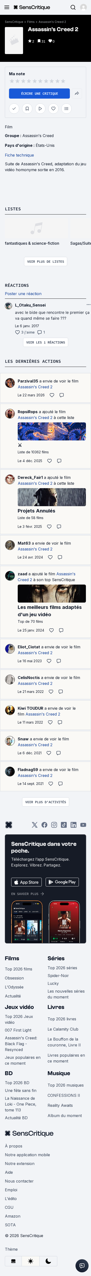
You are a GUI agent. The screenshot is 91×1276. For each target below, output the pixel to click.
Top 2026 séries (62, 967)
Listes (13, 209)
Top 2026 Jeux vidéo (19, 1019)
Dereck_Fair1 (30, 477)
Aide (9, 1172)
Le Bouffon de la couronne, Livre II (64, 1042)
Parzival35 (28, 381)
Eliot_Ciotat (29, 646)
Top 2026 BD (17, 1082)
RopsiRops (28, 411)
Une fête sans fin (20, 1090)
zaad (22, 573)
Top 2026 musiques (66, 1085)
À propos (13, 1146)
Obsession (14, 978)
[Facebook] (44, 826)
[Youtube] (83, 826)
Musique (59, 1073)
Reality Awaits (60, 1105)
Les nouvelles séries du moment (66, 994)
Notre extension (19, 1163)
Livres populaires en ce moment (66, 1058)
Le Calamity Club (63, 1029)
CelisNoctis (29, 677)
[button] (83, 7)
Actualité (13, 996)
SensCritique (14, 22)
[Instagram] (54, 826)
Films (31, 22)
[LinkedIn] (73, 826)
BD (9, 1073)
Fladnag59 (28, 769)
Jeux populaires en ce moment (23, 1060)
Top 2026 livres (62, 1018)
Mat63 (24, 543)
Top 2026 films (18, 969)
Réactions (17, 285)
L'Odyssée (14, 987)
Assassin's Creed (38, 135)
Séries (56, 958)
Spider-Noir (58, 975)
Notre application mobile (27, 1154)
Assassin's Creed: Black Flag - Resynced (21, 1043)
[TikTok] (64, 826)
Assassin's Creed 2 (52, 22)
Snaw (23, 738)
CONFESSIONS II (64, 1095)
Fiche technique (19, 155)
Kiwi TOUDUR (30, 708)
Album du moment (65, 1115)
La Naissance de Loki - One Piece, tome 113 (20, 1104)
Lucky (53, 983)
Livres (56, 1007)
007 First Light (18, 1030)
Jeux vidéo (19, 1007)
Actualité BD (16, 1117)
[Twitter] (35, 826)
